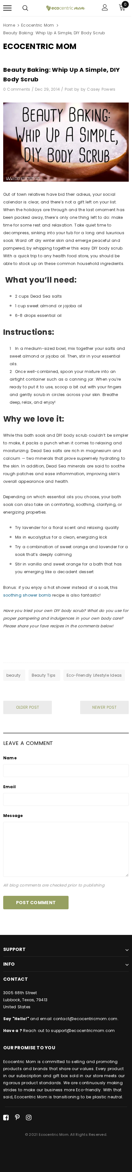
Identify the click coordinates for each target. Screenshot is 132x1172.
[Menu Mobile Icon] (7, 8)
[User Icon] (105, 8)
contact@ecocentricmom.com (85, 1018)
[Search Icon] (25, 8)
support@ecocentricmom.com (83, 1030)
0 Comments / (19, 89)
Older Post (27, 707)
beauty (14, 675)
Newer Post (104, 707)
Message (13, 815)
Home (9, 25)
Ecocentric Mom (37, 25)
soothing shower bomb (27, 595)
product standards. (41, 1082)
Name (10, 758)
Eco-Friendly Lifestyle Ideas (94, 675)
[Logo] (65, 8)
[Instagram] (28, 1117)
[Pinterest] (17, 1117)
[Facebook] (6, 1117)
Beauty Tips (44, 675)
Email (9, 786)
